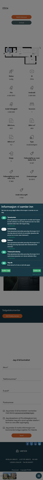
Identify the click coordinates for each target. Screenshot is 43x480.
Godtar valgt (6, 270)
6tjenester (11, 226)
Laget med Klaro (36, 274)
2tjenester (11, 237)
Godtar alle (36, 270)
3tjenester (11, 248)
